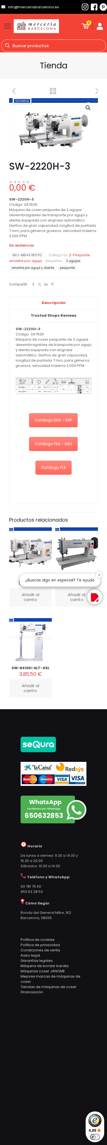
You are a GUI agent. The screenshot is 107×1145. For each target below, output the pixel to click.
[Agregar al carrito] (45, 533)
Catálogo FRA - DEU (53, 444)
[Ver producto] (45, 541)
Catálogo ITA (53, 467)
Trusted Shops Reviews (54, 315)
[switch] (95, 1137)
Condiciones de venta (40, 950)
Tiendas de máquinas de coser (49, 986)
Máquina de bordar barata (45, 965)
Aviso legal (30, 955)
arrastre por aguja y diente (33, 268)
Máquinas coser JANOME (43, 971)
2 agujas (73, 261)
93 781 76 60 (31, 886)
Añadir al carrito (30, 688)
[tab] (53, 303)
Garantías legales (37, 960)
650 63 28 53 (32, 891)
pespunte (67, 268)
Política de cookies (38, 939)
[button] (88, 107)
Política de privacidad (40, 945)
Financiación (32, 992)
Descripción (54, 302)
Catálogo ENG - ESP (53, 420)
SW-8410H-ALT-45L (30, 668)
